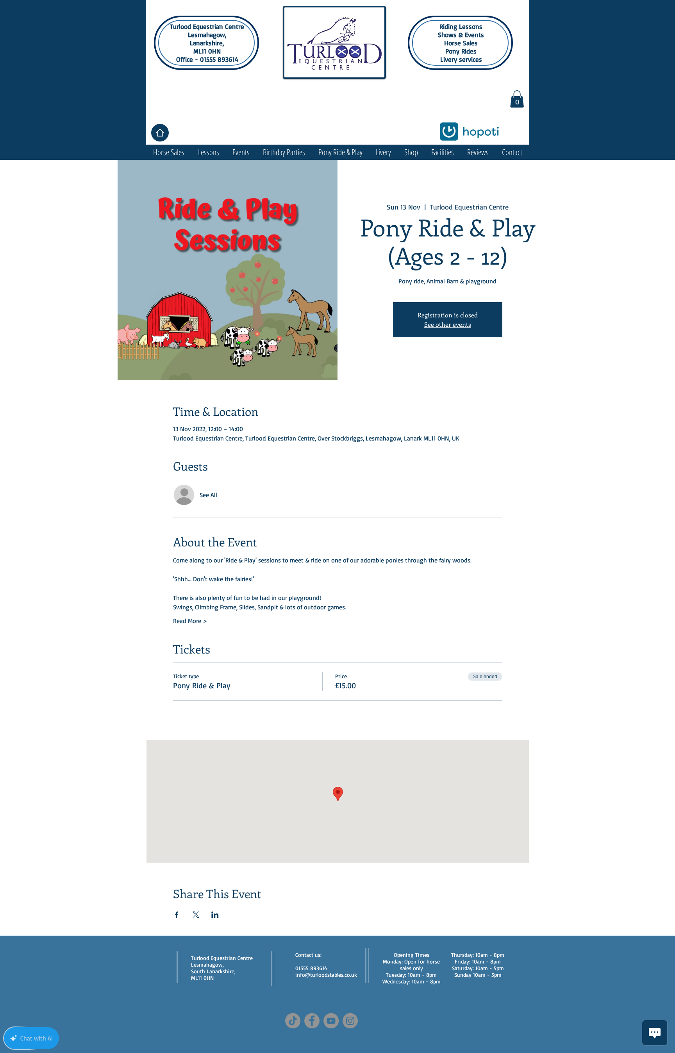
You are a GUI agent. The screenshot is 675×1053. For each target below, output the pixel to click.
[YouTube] (331, 1020)
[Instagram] (350, 1020)
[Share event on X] (196, 915)
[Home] (160, 133)
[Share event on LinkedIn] (215, 915)
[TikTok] (292, 1020)
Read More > (190, 621)
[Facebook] (312, 1020)
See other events (447, 324)
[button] (517, 98)
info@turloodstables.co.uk (326, 974)
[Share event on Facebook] (176, 915)
